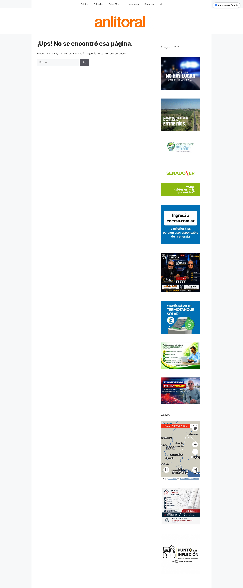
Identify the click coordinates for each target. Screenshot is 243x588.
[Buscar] (84, 62)
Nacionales (133, 4)
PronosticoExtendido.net (189, 478)
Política (84, 4)
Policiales (98, 4)
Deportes (149, 4)
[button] (195, 444)
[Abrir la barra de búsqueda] (161, 4)
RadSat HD (172, 478)
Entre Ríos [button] (114, 4)
